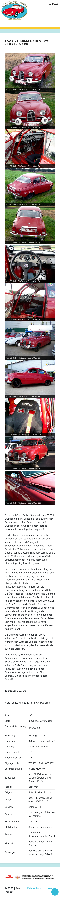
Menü (55, 4)
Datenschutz (34, 888)
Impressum (48, 888)
